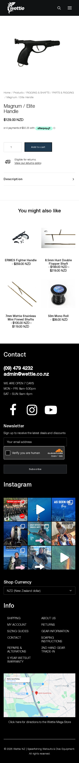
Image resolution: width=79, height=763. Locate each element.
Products (18, 92)
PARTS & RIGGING (63, 92)
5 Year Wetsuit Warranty (19, 659)
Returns (48, 624)
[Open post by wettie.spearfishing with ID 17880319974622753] (15, 509)
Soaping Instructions (51, 639)
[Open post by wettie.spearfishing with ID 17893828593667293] (39, 509)
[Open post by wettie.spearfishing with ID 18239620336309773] (63, 558)
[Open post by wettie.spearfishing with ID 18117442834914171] (15, 558)
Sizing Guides (18, 631)
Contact (14, 637)
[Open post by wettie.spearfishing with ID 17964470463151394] (39, 533)
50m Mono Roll (58, 317)
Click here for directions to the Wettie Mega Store (39, 722)
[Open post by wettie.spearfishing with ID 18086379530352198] (39, 558)
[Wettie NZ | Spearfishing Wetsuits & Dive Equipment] (22, 8)
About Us (48, 618)
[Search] (57, 8)
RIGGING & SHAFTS (37, 92)
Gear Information (55, 631)
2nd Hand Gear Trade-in (53, 649)
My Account (17, 624)
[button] (69, 8)
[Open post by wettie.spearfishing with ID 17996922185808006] (63, 509)
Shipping (13, 618)
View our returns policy (28, 162)
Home (7, 92)
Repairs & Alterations (16, 649)
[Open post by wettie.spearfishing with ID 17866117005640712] (15, 533)
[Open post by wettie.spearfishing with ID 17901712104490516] (63, 533)
